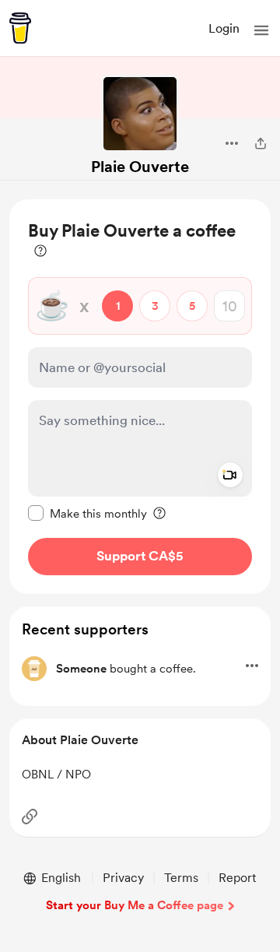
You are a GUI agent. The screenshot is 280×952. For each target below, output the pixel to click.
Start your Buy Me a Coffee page (134, 905)
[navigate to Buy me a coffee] (20, 28)
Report (237, 877)
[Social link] (29, 816)
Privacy (123, 877)
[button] (261, 30)
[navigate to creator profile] (140, 114)
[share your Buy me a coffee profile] (261, 143)
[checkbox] (87, 513)
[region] (140, 396)
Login (224, 28)
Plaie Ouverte (140, 166)
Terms (181, 877)
